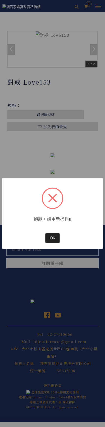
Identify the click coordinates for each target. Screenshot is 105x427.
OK (52, 238)
